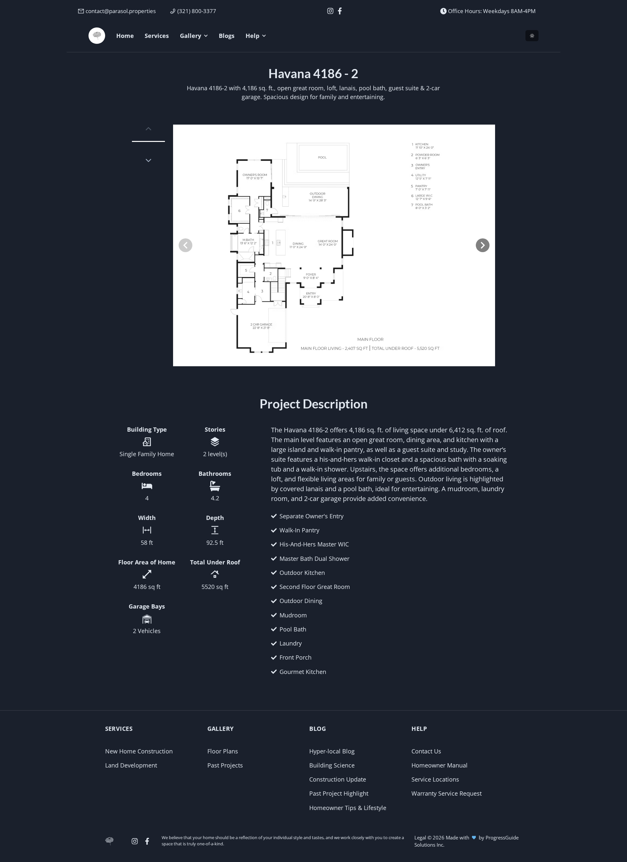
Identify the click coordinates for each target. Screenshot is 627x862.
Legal (420, 837)
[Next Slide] (483, 245)
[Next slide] (148, 160)
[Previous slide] (148, 129)
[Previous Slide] (185, 245)
